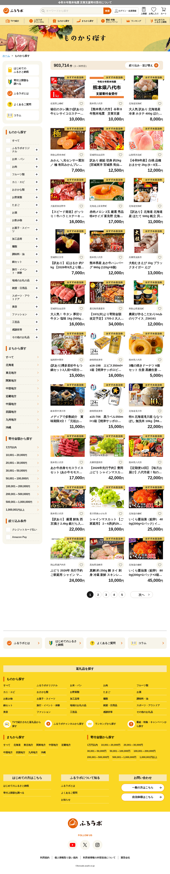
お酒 (139, 692)
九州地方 (11, 419)
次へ (142, 594)
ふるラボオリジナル (47, 685)
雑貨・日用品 (110, 705)
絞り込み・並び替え (141, 65)
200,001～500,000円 (98, 757)
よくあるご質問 (69, 792)
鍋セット (8, 705)
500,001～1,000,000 (19, 501)
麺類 (105, 698)
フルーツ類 (142, 685)
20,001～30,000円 (133, 745)
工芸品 (73, 712)
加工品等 (74, 698)
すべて (16, 140)
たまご (106, 692)
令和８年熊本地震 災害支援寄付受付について (85, 2)
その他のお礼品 (145, 712)
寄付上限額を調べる (13, 792)
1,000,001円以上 (148, 757)
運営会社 (125, 857)
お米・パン (76, 685)
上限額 (144, 13)
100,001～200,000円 (145, 751)
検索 (107, 10)
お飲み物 (8, 698)
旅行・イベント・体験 (48, 705)
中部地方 (11, 388)
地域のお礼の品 (78, 705)
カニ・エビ (9, 692)
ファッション (44, 712)
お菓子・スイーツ (46, 698)
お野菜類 (74, 692)
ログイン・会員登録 (127, 11)
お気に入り (154, 13)
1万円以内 (92, 745)
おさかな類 (42, 692)
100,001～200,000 (18, 486)
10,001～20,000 (16, 455)
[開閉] (36, 149)
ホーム (6, 55)
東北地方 (11, 372)
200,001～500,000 (18, 494)
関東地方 (11, 380)
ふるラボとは (68, 785)
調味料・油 (142, 698)
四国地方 (11, 411)
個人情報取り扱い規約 (66, 857)
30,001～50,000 (16, 470)
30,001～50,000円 (96, 751)
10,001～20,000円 (110, 745)
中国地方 (11, 404)
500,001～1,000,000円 (124, 757)
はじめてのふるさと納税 (16, 785)
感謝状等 (108, 712)
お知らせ (65, 799)
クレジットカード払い (24, 529)
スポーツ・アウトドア (148, 705)
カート (164, 13)
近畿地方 (11, 396)
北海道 (10, 365)
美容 (5, 712)
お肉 (105, 685)
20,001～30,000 (16, 462)
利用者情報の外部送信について (99, 857)
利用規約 (44, 857)
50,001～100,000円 (120, 751)
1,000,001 (15, 509)
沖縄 (8, 427)
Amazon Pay (19, 537)
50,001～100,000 (17, 478)
